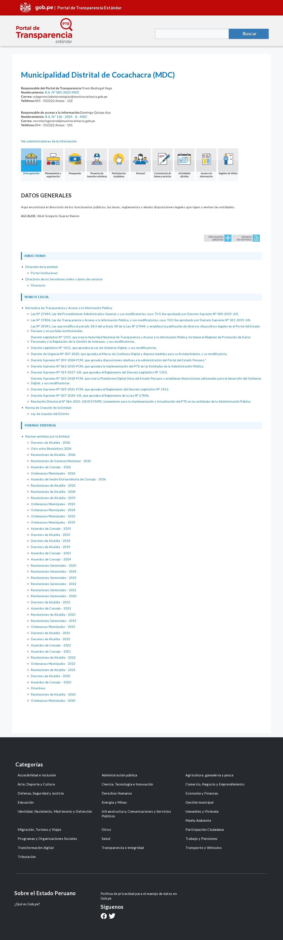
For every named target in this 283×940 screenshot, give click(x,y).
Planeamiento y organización (53, 175)
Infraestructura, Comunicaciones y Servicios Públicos (136, 813)
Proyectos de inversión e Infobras (97, 175)
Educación (26, 802)
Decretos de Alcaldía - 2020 (50, 676)
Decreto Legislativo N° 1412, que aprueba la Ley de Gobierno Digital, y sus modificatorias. (94, 348)
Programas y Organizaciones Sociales (47, 839)
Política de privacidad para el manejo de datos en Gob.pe (139, 896)
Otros (106, 829)
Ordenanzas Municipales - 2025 (53, 504)
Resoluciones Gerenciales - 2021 (53, 590)
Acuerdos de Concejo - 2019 (51, 528)
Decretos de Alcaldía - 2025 (50, 535)
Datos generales (31, 173)
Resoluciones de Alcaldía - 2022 (53, 657)
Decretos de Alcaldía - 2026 (50, 442)
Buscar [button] (250, 33)
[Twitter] (112, 916)
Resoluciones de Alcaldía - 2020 (53, 694)
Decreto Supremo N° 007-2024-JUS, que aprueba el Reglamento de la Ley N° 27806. (90, 395)
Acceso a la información (206, 175)
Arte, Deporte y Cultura (36, 784)
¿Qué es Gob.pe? (27, 904)
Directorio (38, 285)
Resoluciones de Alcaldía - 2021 (53, 670)
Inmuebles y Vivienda (201, 811)
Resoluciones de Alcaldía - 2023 (53, 614)
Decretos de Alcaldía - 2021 (50, 633)
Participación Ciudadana (204, 829)
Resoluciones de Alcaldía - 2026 (53, 455)
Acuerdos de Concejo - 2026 (51, 467)
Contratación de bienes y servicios (162, 175)
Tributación (27, 857)
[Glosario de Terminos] (246, 238)
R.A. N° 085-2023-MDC (62, 92)
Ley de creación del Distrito (50, 414)
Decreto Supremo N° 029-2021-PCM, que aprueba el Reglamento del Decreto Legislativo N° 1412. (100, 389)
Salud (106, 839)
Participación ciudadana (119, 175)
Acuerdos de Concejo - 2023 (51, 608)
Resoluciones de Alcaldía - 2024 (53, 491)
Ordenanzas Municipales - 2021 (53, 627)
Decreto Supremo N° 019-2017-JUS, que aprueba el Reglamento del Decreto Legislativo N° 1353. (99, 372)
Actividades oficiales (184, 175)
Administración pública (119, 775)
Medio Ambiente (198, 820)
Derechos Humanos (117, 793)
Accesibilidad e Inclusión (37, 775)
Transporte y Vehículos (203, 848)
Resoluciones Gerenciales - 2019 (53, 621)
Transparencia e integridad (123, 848)
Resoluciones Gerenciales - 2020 (53, 596)
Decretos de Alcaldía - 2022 (50, 639)
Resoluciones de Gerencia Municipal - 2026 (61, 461)
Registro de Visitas (228, 173)
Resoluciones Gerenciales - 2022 (53, 584)
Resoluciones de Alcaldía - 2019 (53, 498)
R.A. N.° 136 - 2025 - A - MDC (66, 116)
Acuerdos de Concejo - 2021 (51, 651)
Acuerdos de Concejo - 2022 (51, 645)
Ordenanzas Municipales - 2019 (53, 522)
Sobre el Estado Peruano (45, 893)
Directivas (38, 688)
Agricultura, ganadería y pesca (209, 775)
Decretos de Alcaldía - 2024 (50, 541)
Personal (140, 173)
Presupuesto (75, 173)
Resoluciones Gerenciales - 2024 (53, 571)
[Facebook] (104, 916)
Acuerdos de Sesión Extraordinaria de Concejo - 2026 (68, 479)
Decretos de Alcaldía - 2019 (50, 547)
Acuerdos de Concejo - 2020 (51, 682)
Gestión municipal (199, 802)
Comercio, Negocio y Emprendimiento (214, 784)
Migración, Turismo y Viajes (39, 829)
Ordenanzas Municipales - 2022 (53, 663)
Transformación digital (36, 848)
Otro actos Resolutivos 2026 (51, 448)
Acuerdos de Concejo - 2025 (51, 553)
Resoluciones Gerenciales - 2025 (53, 565)
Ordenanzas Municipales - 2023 (53, 516)
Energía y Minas (114, 802)
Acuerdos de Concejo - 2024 (51, 559)
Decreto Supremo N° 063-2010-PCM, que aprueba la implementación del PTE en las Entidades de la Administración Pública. (117, 366)
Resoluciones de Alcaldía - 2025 (53, 485)
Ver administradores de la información (49, 141)
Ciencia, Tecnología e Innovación (127, 784)
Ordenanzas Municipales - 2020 (53, 700)
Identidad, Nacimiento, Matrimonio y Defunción (55, 811)
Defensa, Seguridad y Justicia (41, 793)
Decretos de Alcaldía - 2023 (50, 602)
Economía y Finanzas (201, 793)
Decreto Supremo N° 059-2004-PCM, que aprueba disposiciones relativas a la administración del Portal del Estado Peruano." (118, 360)
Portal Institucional (44, 273)
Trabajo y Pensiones (201, 839)
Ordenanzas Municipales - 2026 (53, 473)
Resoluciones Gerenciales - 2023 (53, 577)
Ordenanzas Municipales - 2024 (53, 510)
